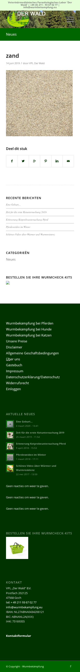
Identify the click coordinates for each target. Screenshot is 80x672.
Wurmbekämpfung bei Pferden (29, 323)
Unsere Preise (16, 341)
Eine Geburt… (13, 204)
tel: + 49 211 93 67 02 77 (21, 602)
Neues (11, 34)
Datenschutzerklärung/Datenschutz (33, 377)
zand (12, 55)
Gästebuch (14, 365)
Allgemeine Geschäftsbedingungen (32, 353)
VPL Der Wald (37, 63)
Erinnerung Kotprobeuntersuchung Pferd (27, 219)
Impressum (14, 371)
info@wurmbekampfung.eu (40, 7)
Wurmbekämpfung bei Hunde (29, 329)
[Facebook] (70, 666)
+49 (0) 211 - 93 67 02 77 (44, 4)
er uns (13, 359)
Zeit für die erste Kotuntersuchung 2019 (26, 212)
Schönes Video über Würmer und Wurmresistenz (30, 234)
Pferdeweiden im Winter (18, 226)
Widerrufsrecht (17, 383)
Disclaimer (14, 347)
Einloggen (13, 389)
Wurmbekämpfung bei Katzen (29, 335)
